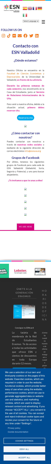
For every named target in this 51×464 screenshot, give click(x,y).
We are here (25, 227)
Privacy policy (14, 428)
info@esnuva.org (33, 151)
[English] (30, 9)
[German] (40, 9)
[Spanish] (25, 9)
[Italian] (25, 16)
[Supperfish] (43, 22)
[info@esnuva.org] (20, 36)
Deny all (24, 449)
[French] (35, 9)
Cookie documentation (18, 431)
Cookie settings (24, 440)
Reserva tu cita (25, 117)
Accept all (24, 457)
